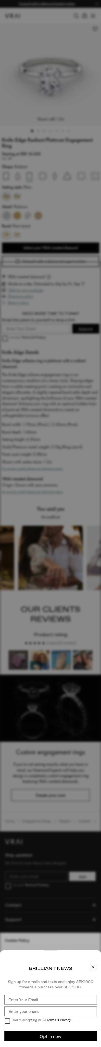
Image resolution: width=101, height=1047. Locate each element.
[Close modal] (50, 523)
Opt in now (50, 1036)
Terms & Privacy (59, 1019)
